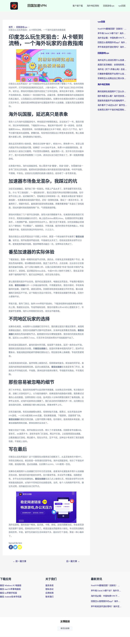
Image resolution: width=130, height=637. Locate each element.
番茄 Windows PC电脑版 (10, 585)
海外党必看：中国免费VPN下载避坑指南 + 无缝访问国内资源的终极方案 (112, 38)
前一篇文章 (19, 561)
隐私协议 (49, 589)
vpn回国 (121, 6)
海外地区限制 (93, 6)
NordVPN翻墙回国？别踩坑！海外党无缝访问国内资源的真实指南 (112, 29)
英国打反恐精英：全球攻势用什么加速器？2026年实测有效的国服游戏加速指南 (112, 65)
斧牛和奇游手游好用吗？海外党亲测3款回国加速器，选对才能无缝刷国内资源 (112, 47)
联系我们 (49, 597)
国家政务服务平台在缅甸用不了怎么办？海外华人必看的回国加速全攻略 (112, 101)
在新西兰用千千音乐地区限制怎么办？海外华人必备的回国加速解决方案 (112, 110)
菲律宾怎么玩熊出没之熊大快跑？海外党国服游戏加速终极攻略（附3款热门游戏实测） (112, 78)
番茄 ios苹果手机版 (8, 593)
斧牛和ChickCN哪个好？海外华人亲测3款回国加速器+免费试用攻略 (112, 33)
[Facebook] (11, 547)
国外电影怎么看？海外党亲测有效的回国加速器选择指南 (112, 96)
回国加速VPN (37, 5)
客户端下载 (78, 6)
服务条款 (49, 585)
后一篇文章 (73, 561)
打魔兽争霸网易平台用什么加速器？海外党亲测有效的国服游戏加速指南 (112, 74)
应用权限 (49, 593)
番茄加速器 (65, 628)
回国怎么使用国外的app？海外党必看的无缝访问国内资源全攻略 (112, 42)
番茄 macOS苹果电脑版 (10, 589)
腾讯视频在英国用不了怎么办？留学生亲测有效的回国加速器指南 (112, 91)
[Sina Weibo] (20, 547)
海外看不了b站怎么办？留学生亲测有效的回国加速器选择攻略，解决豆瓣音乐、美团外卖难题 (112, 105)
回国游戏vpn (108, 6)
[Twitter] (15, 547)
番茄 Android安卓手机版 (10, 597)
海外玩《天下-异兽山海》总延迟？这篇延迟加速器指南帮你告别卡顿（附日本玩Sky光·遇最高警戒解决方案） (112, 69)
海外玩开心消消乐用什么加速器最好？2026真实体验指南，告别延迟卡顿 (112, 60)
